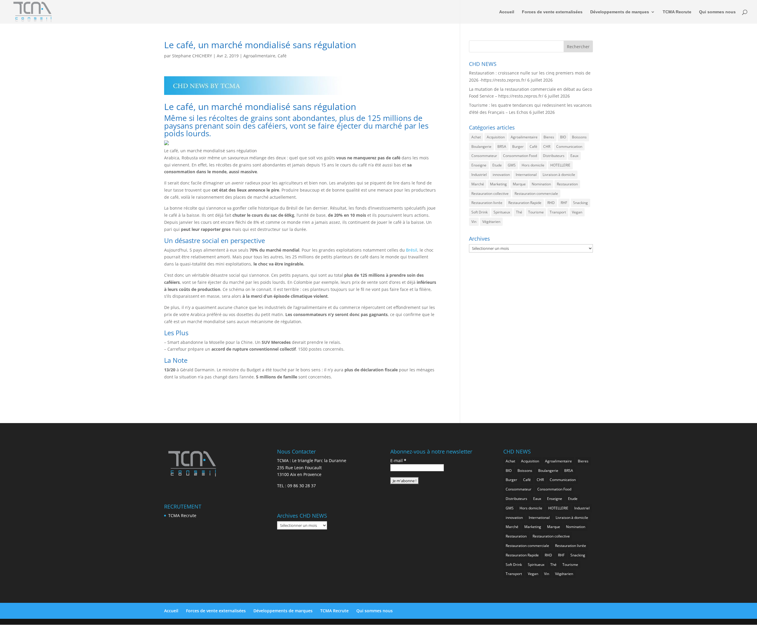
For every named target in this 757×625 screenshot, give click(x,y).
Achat (476, 137)
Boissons (579, 137)
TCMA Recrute (677, 12)
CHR (546, 146)
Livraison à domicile (559, 174)
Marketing (498, 184)
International (526, 174)
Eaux (574, 155)
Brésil (411, 250)
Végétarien (491, 221)
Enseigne (478, 165)
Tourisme (536, 212)
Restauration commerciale (536, 193)
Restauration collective (490, 193)
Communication (569, 146)
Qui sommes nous (717, 12)
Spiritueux (502, 212)
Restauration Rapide (524, 202)
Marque (519, 184)
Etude (497, 165)
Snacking (580, 202)
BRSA (501, 146)
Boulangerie (481, 146)
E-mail (398, 460)
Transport (558, 212)
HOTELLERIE (560, 165)
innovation (501, 174)
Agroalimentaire (259, 56)
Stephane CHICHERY (192, 56)
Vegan (577, 212)
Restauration (567, 184)
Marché (477, 184)
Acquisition (496, 137)
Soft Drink (479, 212)
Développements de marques (619, 12)
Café (282, 56)
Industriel (479, 174)
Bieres (549, 137)
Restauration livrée (486, 202)
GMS (512, 165)
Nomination (541, 184)
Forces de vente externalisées (552, 12)
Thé (519, 212)
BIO (563, 137)
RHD (551, 202)
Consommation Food (520, 155)
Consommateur (484, 155)
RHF (564, 202)
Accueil (506, 12)
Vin (473, 221)
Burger (518, 146)
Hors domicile (533, 165)
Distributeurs (553, 155)
